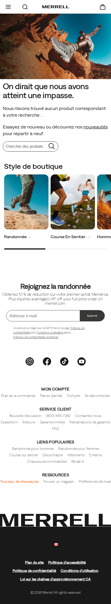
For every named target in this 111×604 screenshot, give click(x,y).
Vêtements (75, 455)
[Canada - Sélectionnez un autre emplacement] (56, 544)
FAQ (55, 429)
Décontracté (53, 455)
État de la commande (18, 396)
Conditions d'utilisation (50, 332)
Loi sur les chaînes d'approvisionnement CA (55, 579)
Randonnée (15, 236)
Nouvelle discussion (25, 416)
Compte (73, 396)
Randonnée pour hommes (33, 449)
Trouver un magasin (58, 482)
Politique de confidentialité (34, 571)
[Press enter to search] (51, 146)
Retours (28, 422)
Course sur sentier (23, 455)
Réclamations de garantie (89, 422)
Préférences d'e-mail (95, 482)
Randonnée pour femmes (78, 449)
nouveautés (95, 126)
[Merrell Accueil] (55, 6)
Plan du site (34, 562)
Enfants (95, 455)
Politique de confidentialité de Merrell (35, 337)
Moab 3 (78, 461)
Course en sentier (68, 236)
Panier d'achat (51, 396)
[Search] (25, 7)
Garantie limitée (52, 422)
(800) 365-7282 (58, 416)
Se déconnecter (97, 396)
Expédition (9, 422)
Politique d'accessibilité (67, 562)
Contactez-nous (88, 416)
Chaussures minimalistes (47, 461)
